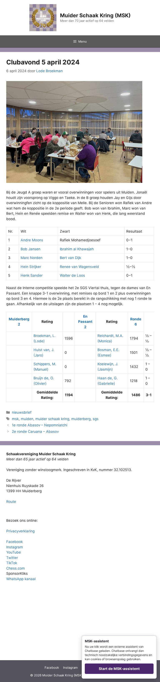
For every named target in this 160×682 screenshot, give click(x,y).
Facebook (14, 542)
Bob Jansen (30, 249)
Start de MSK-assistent (119, 669)
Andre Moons (32, 240)
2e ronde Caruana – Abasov (35, 431)
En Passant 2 (85, 321)
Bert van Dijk (70, 258)
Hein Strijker (31, 267)
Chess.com (15, 568)
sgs (96, 419)
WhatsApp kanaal (21, 579)
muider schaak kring (52, 419)
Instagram (14, 547)
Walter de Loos (72, 275)
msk (15, 419)
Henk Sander (31, 275)
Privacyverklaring (20, 531)
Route (11, 501)
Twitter (12, 558)
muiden (27, 419)
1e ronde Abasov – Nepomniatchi (39, 425)
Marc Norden (31, 258)
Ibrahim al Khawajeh (77, 249)
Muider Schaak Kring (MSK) (95, 15)
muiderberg (81, 419)
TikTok (11, 563)
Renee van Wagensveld (79, 267)
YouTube (13, 552)
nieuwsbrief (21, 412)
